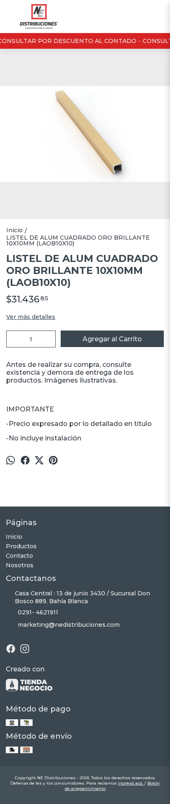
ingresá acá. (131, 783)
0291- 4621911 (38, 612)
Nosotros (19, 565)
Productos (21, 546)
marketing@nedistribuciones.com (69, 624)
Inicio (14, 536)
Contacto (19, 555)
